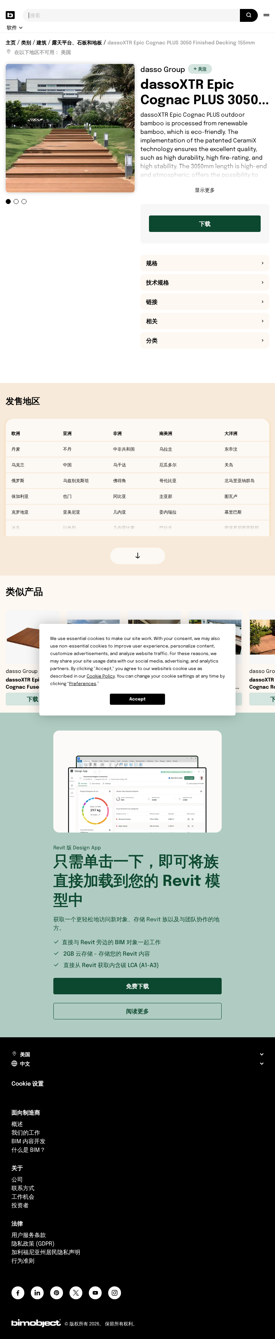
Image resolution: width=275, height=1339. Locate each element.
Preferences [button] (82, 683)
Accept (137, 699)
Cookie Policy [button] (101, 676)
